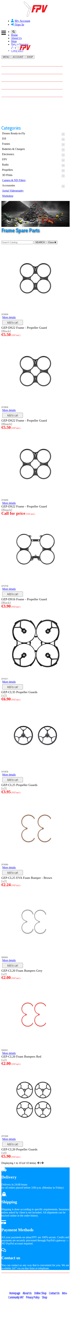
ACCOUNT (18, 57)
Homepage (14, 1293)
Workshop (7, 195)
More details (9, 317)
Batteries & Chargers (13, 149)
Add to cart (12, 322)
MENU (6, 57)
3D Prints (7, 175)
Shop (14, 41)
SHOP (30, 57)
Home (14, 34)
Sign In (19, 24)
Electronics (8, 154)
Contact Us (12, 100)
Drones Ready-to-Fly (13, 133)
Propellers (7, 169)
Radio (5, 164)
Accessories (8, 185)
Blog (8, 93)
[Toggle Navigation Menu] (35, 32)
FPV (4, 159)
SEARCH (40, 242)
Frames (6, 143)
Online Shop (40, 1293)
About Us (16, 38)
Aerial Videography (13, 190)
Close (51, 242)
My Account (22, 21)
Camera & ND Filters (14, 180)
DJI (4, 138)
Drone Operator (15, 85)
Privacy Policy (32, 1297)
